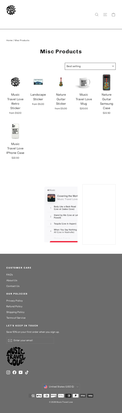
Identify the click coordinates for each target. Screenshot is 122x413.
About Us (11, 280)
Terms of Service (15, 317)
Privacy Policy (14, 300)
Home (9, 40)
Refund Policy (14, 306)
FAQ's (9, 274)
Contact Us (12, 286)
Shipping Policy (15, 312)
